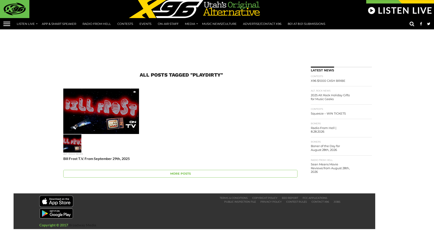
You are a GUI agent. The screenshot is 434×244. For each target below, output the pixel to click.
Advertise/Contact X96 (262, 24)
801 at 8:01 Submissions (306, 24)
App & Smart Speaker (59, 24)
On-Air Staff (168, 24)
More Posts (180, 173)
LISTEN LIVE (26, 24)
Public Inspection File (240, 201)
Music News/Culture (219, 24)
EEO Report (290, 197)
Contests (125, 24)
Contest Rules (296, 201)
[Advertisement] (217, 46)
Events (145, 24)
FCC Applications (315, 197)
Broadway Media (82, 225)
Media (190, 24)
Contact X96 (320, 201)
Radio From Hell (97, 24)
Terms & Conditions (234, 197)
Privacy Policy (271, 201)
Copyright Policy (264, 197)
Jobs (337, 201)
